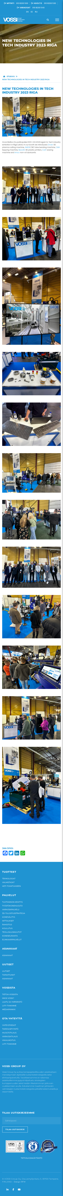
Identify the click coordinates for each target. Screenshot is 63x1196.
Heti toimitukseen (11, 886)
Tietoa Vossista (10, 994)
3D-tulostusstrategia (13, 913)
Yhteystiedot (9, 1025)
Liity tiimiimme (9, 1006)
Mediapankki (9, 1009)
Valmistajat (8, 882)
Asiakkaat (7, 955)
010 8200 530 (50, 3)
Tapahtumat (8, 975)
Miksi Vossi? (8, 998)
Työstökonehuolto (12, 906)
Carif (44, 150)
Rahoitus (7, 924)
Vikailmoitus (8, 1040)
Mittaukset (8, 921)
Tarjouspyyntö (10, 1029)
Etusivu (10, 76)
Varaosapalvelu (10, 909)
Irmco (17, 152)
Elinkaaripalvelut (12, 939)
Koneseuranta (10, 936)
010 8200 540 (38, 7)
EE (32, 11)
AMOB (27, 147)
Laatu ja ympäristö (12, 1002)
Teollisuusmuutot (12, 932)
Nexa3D (21, 150)
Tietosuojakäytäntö (31, 1158)
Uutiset (6, 971)
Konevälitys (8, 917)
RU (36, 11)
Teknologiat (8, 878)
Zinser (50, 144)
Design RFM (19, 1182)
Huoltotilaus (9, 1033)
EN (27, 11)
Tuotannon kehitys (12, 902)
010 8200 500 (22, 3)
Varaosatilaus (10, 1036)
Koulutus (7, 928)
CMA (58, 147)
